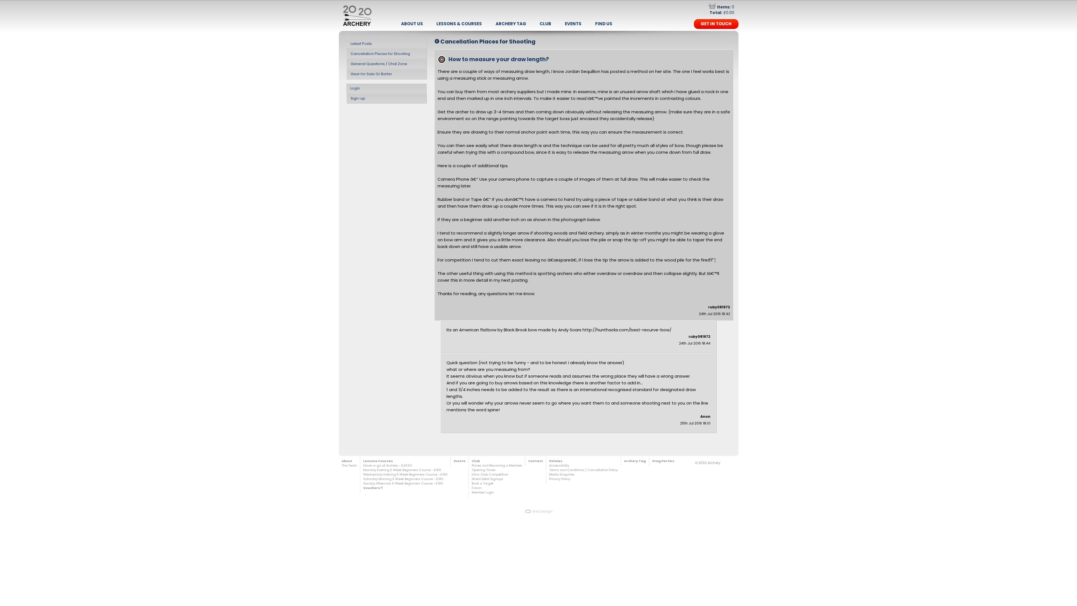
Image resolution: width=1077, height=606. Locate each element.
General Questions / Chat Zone (379, 63)
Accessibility (559, 465)
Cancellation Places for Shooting (380, 53)
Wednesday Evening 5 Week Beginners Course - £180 (405, 474)
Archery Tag (511, 24)
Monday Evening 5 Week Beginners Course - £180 (402, 470)
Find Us (603, 24)
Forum (477, 488)
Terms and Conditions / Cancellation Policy (583, 470)
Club (545, 24)
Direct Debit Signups (487, 479)
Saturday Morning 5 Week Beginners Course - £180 (403, 479)
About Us (412, 24)
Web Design (542, 511)
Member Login (483, 492)
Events (573, 24)
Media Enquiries (562, 474)
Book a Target (482, 483)
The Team (349, 465)
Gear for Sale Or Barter (371, 74)
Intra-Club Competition (490, 474)
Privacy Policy (559, 479)
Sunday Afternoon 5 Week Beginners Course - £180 (403, 483)
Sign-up (358, 98)
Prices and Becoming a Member (497, 465)
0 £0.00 (722, 9)
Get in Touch (716, 24)
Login (355, 88)
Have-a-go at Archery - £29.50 (387, 465)
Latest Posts (361, 43)
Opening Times (484, 470)
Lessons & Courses (459, 24)
